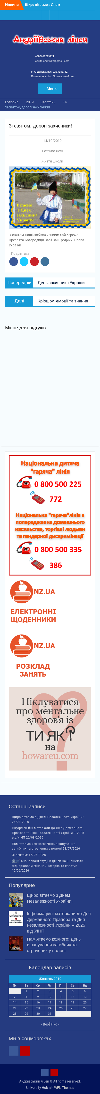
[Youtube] (54, 15)
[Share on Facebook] (13, 261)
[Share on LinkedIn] (45, 261)
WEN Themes (64, 1088)
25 (61, 1008)
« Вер (45, 1024)
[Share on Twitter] (24, 261)
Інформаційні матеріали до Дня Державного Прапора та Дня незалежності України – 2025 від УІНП (48, 832)
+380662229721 (44, 56)
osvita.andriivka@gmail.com (52, 61)
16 (38, 1002)
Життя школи (52, 161)
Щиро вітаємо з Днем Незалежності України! (48, 817)
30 (38, 1013)
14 (15, 1002)
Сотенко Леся (53, 151)
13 (85, 997)
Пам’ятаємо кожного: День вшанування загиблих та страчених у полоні (54, 945)
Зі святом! (20, 855)
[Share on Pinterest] (34, 261)
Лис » (55, 1024)
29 (26, 1013)
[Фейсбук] (45, 15)
